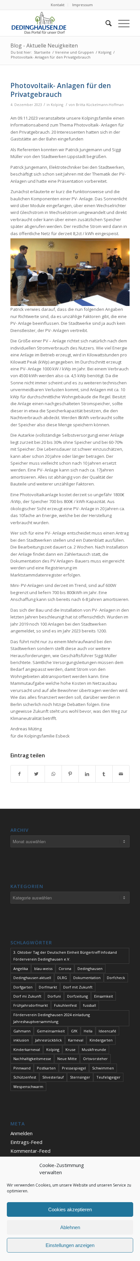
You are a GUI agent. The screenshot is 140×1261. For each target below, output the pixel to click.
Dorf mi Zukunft (27, 996)
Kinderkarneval (26, 1049)
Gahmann (22, 1031)
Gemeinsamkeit (51, 1031)
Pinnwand (22, 1068)
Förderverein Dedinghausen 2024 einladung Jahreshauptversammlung (51, 1018)
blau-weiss (43, 968)
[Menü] (121, 23)
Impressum (82, 4)
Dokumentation (87, 977)
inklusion (21, 1040)
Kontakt (57, 4)
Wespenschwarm (28, 1086)
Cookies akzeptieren (70, 1209)
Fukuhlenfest (65, 1005)
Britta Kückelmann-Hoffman (100, 104)
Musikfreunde (94, 1049)
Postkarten (46, 1068)
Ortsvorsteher (95, 1058)
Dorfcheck (116, 977)
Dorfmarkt (48, 987)
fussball (89, 1005)
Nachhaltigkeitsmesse (32, 1058)
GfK (74, 1031)
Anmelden (21, 1133)
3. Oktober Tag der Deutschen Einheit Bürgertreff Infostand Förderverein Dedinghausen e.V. (65, 956)
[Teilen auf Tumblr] (104, 773)
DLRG (62, 977)
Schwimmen (103, 1068)
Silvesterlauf (53, 1077)
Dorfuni (54, 996)
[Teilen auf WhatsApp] (53, 773)
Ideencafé (107, 1031)
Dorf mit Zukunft (77, 987)
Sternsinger (80, 1077)
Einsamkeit (103, 996)
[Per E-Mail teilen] (121, 773)
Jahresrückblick (48, 1040)
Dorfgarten (23, 987)
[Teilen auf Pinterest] (70, 773)
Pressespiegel (74, 1068)
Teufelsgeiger (108, 1077)
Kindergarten (101, 1040)
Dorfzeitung (77, 996)
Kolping (57, 104)
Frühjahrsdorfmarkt (30, 1005)
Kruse (70, 1049)
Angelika (20, 968)
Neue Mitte (67, 1058)
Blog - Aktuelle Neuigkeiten (44, 45)
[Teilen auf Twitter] (36, 773)
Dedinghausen (90, 968)
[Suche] (105, 23)
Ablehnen (70, 1227)
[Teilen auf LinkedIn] (87, 773)
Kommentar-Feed (30, 1151)
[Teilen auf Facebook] (19, 773)
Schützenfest (24, 1077)
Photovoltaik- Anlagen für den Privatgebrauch (60, 90)
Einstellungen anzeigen (70, 1245)
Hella (88, 1031)
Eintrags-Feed (26, 1142)
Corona (65, 968)
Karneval (75, 1040)
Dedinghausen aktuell (32, 977)
